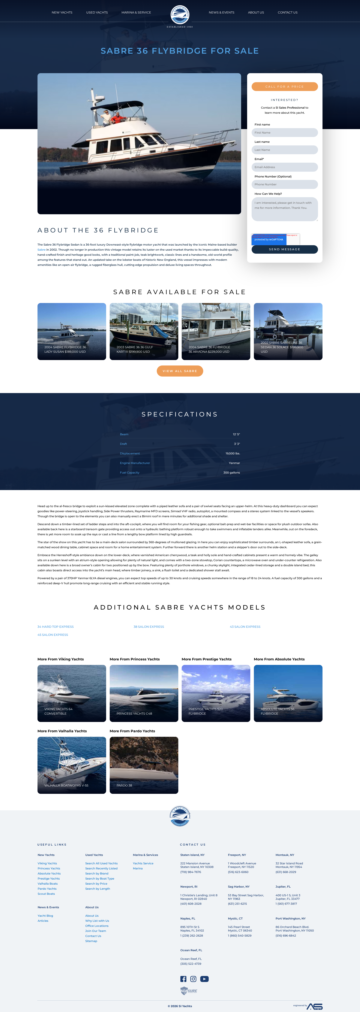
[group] (139, 143)
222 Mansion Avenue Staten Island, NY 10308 (197, 865)
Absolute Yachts (49, 873)
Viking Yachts (47, 863)
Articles (43, 921)
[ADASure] (189, 990)
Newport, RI (188, 886)
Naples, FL (187, 918)
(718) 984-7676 (190, 872)
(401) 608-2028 (191, 903)
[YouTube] (204, 978)
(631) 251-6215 (237, 903)
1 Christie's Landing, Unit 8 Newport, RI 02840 (199, 897)
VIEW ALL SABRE (180, 371)
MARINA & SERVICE (136, 12)
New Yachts (46, 855)
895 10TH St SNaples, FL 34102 (192, 928)
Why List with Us (97, 921)
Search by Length (97, 888)
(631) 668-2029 (286, 872)
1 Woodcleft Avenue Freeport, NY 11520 (242, 865)
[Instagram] (193, 978)
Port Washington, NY (291, 918)
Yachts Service (143, 863)
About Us (92, 907)
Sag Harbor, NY (239, 886)
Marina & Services (145, 855)
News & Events (48, 907)
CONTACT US (288, 12)
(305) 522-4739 (190, 963)
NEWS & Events (221, 12)
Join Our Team (95, 931)
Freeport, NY (237, 855)
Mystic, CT (235, 918)
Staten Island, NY (192, 855)
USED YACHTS (97, 12)
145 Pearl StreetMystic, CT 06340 (240, 928)
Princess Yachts (49, 868)
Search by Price (96, 883)
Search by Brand (96, 873)
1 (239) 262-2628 (191, 935)
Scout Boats (46, 893)
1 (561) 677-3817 (286, 903)
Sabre (42, 249)
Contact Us (93, 936)
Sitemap (91, 941)
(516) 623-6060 (238, 872)
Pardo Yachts (47, 888)
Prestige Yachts (49, 878)
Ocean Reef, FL (191, 950)
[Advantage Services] (308, 1008)
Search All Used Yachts (101, 863)
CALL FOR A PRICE (285, 86)
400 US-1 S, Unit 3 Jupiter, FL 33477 (288, 897)
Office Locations (97, 926)
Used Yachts (94, 855)
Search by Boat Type (99, 878)
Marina (138, 868)
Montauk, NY (285, 855)
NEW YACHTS (62, 12)
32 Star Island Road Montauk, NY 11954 (289, 865)
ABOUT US (256, 12)
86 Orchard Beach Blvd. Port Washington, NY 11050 (295, 928)
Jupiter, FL (283, 886)
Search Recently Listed (101, 868)
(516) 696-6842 (286, 935)
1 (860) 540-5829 (239, 935)
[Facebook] (183, 978)
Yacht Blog (45, 915)
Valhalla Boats (48, 883)
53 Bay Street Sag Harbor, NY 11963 (246, 897)
